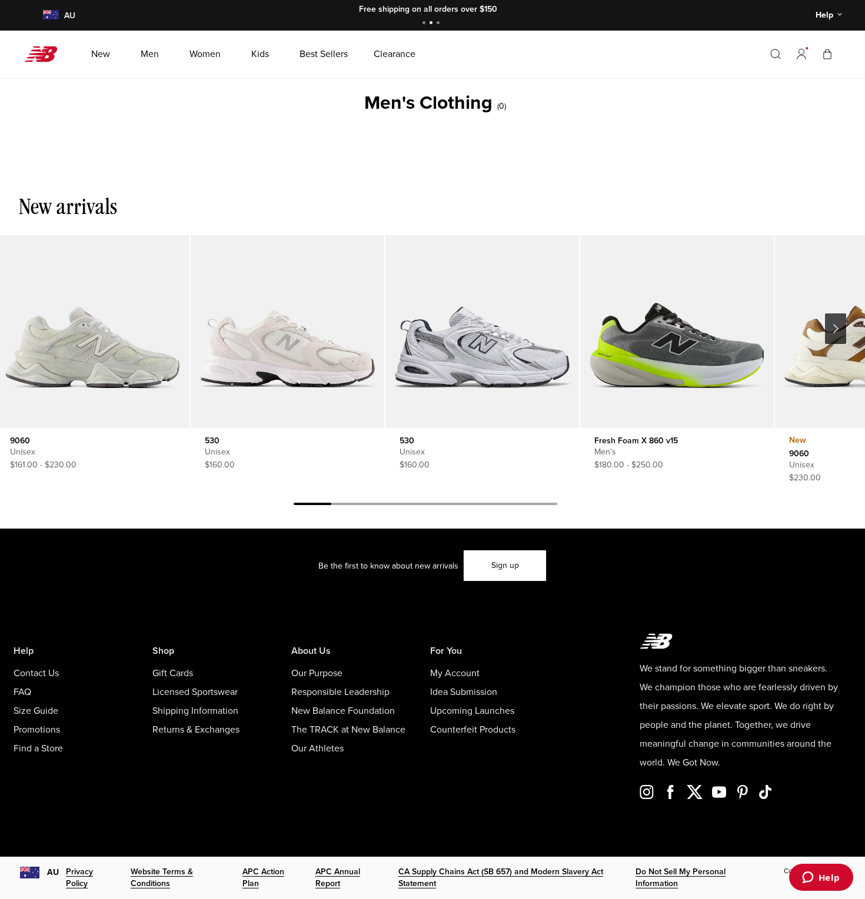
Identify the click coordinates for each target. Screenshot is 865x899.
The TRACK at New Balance (348, 730)
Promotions (37, 730)
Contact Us (36, 673)
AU (53, 872)
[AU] (50, 16)
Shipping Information (195, 711)
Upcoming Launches (472, 711)
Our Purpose (316, 673)
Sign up (505, 565)
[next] (835, 328)
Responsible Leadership (340, 692)
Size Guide (36, 711)
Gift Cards (172, 673)
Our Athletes (317, 748)
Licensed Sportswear (195, 692)
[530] (287, 331)
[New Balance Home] (46, 54)
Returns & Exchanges (195, 730)
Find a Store (38, 748)
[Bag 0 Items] (827, 54)
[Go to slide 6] (501, 506)
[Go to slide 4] (425, 506)
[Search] (775, 54)
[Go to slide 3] (439, 23)
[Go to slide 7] (538, 506)
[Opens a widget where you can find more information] (821, 878)
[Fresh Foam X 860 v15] (676, 331)
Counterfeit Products (472, 730)
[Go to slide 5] (463, 506)
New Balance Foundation (343, 711)
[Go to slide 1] (425, 23)
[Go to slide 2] (432, 23)
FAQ (22, 692)
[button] (801, 54)
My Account (455, 673)
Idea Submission (463, 692)
